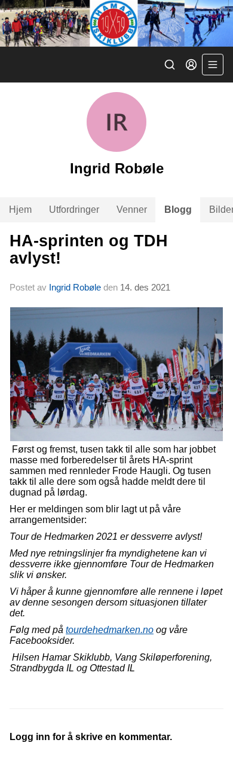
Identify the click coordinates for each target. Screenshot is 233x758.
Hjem (20, 209)
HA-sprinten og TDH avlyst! (89, 249)
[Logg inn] (191, 64)
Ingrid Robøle (75, 287)
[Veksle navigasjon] (212, 64)
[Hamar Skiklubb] (116, 23)
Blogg (178, 209)
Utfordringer (74, 209)
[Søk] (169, 64)
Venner (131, 209)
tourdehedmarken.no (110, 630)
